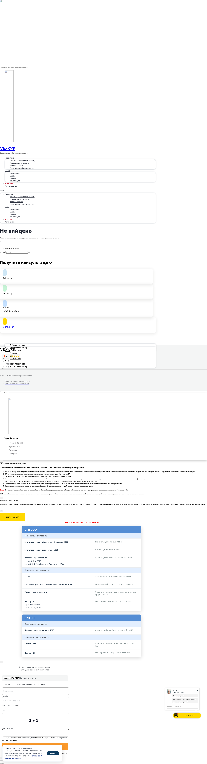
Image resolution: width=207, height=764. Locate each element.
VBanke (7, 148)
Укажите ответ (9, 728)
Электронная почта (10, 705)
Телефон (6, 696)
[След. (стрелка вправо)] (3, 763)
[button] (78, 190)
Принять (52, 753)
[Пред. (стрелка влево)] (1, 763)
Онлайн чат (8, 327)
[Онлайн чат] (5, 321)
